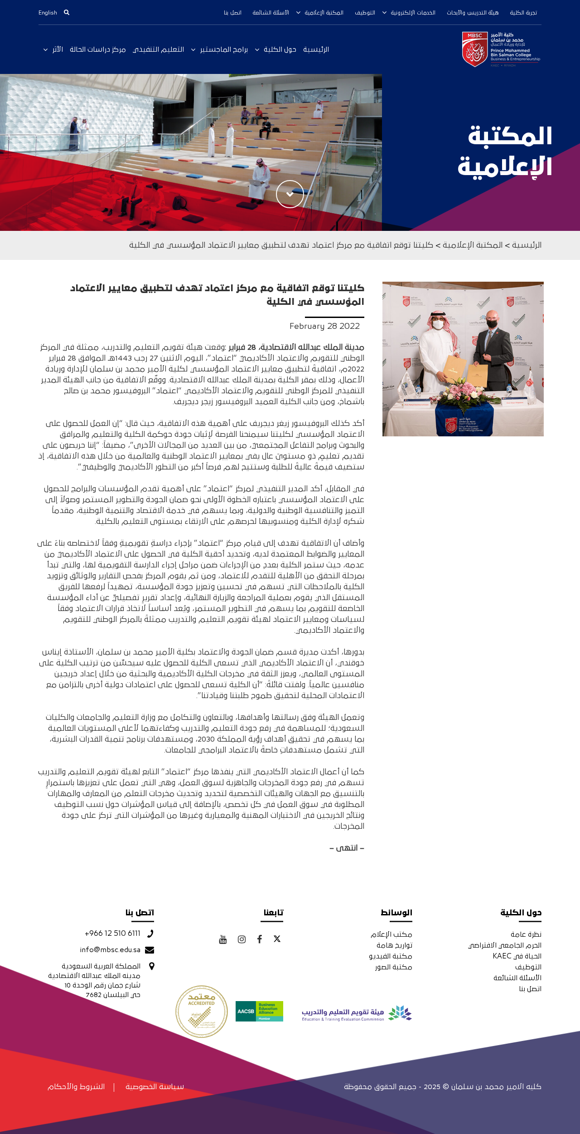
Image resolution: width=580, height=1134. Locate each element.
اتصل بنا (233, 12)
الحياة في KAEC (517, 956)
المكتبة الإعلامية (324, 12)
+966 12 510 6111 (112, 933)
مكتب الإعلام (391, 934)
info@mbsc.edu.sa (110, 950)
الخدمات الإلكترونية (413, 12)
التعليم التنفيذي (158, 49)
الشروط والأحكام (76, 1087)
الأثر (57, 49)
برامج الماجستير (224, 49)
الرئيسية (316, 49)
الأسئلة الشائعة (271, 12)
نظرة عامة (526, 934)
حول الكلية (280, 49)
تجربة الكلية (523, 12)
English (48, 12)
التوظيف (365, 12)
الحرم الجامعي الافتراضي (504, 945)
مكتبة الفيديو (390, 956)
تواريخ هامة (394, 945)
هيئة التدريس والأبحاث (473, 12)
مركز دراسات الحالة (98, 49)
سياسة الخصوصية (155, 1087)
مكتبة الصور (393, 967)
